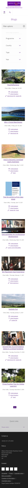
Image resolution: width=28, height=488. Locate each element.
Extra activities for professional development (13, 235)
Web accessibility (6, 476)
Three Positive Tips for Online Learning (13, 385)
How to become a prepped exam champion (13, 161)
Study (14, 173)
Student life (18, 96)
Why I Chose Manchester (13, 122)
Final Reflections (13, 85)
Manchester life (11, 96)
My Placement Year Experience (13, 272)
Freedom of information (8, 478)
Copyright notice (18, 473)
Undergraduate (14, 92)
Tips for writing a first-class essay (13, 198)
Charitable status (6, 481)
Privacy (11, 473)
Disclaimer (4, 473)
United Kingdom (14, 94)
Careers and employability (14, 247)
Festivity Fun (13, 309)
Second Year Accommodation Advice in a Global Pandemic (13, 348)
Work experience (14, 283)
